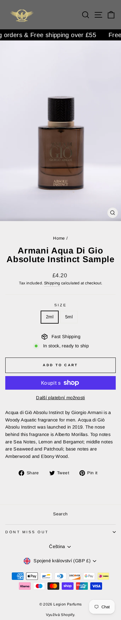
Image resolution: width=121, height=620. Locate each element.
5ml (69, 316)
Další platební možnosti (60, 397)
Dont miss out (27, 532)
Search (60, 514)
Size (60, 305)
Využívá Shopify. (60, 615)
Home (59, 238)
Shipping (52, 283)
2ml (49, 316)
